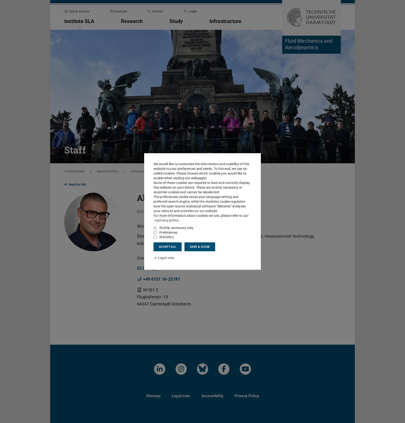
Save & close (200, 246)
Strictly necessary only (176, 228)
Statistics (166, 237)
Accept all (167, 246)
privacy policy (167, 220)
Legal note (166, 258)
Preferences (168, 232)
